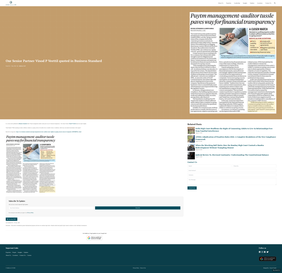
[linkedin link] (259, 252)
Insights (245, 3)
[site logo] (11, 3)
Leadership (237, 3)
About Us (220, 3)
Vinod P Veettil (72, 123)
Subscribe (137, 208)
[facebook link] (265, 252)
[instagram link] (262, 252)
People (14, 252)
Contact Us (268, 3)
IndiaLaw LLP (22, 66)
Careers (29, 255)
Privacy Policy (30, 212)
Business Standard (23, 123)
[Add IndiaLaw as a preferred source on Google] (94, 237)
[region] (141, 268)
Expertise (228, 3)
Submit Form (192, 188)
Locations (259, 3)
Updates (252, 3)
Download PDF (12, 219)
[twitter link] (267, 252)
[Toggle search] (274, 3)
